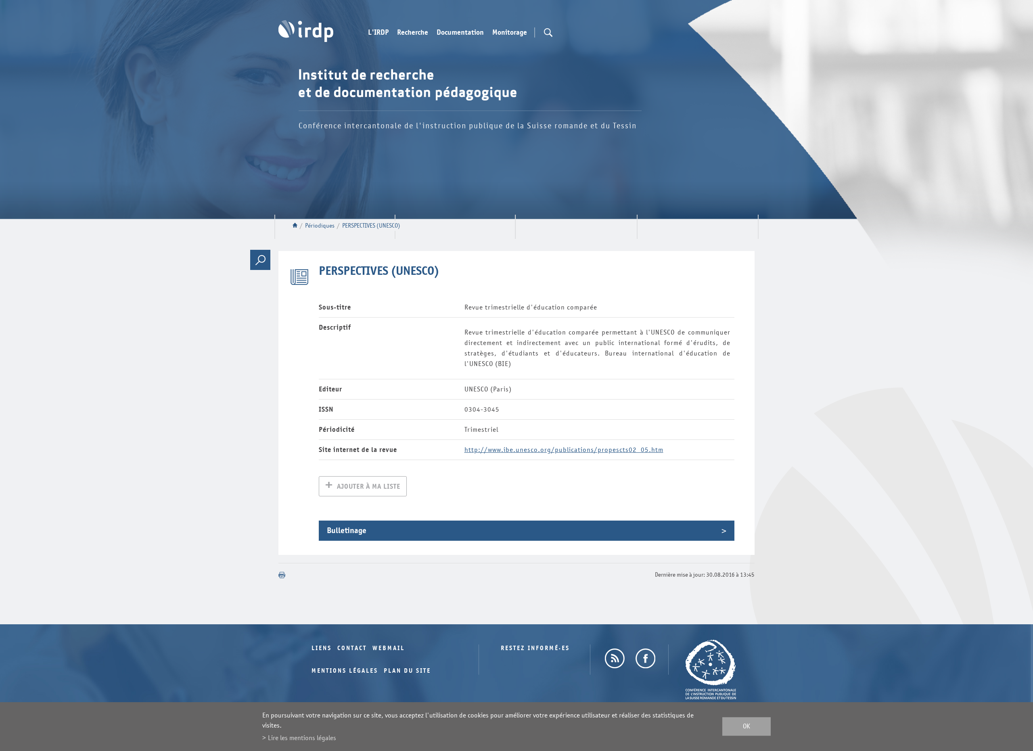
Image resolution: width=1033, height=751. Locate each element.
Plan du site (407, 671)
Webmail (388, 648)
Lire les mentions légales (302, 737)
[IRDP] (305, 31)
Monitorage (509, 32)
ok (746, 726)
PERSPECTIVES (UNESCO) (371, 226)
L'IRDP (378, 32)
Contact (352, 648)
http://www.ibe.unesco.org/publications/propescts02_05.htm (563, 449)
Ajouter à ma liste (368, 486)
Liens (322, 648)
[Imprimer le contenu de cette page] (282, 575)
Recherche (412, 32)
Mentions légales (345, 671)
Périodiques (320, 226)
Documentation (460, 32)
